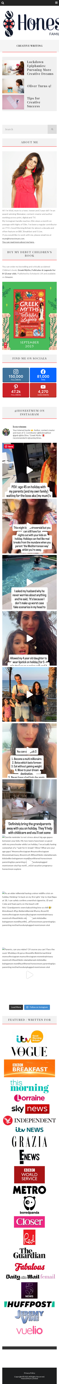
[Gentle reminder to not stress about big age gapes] (29, 862)
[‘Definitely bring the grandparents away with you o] (29, 806)
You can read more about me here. (18, 242)
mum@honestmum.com (13, 238)
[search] (52, 129)
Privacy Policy (29, 1373)
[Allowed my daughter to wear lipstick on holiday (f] (29, 638)
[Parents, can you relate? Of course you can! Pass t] (29, 975)
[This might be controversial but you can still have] (29, 526)
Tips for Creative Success (33, 102)
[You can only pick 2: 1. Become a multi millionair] (29, 750)
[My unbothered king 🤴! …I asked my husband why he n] (29, 582)
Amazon (9, 277)
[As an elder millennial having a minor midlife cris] (29, 918)
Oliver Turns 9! (39, 86)
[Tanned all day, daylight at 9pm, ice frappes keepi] (29, 694)
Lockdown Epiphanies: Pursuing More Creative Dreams (40, 68)
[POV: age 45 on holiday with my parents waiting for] (29, 470)
